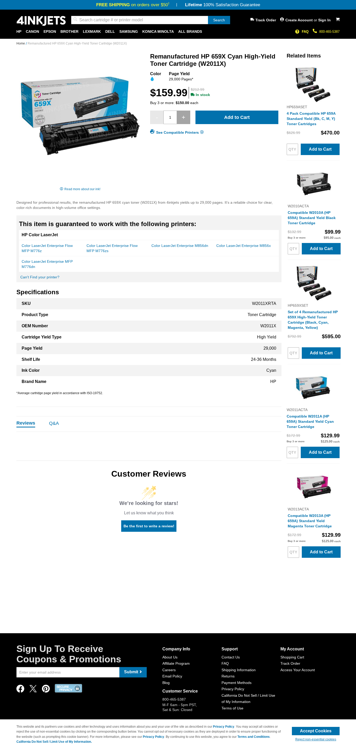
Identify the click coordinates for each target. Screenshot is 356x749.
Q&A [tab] (54, 423)
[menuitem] (18, 31)
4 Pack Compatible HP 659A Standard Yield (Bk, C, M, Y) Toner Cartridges (311, 118)
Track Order (265, 20)
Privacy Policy (233, 689)
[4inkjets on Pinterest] (46, 690)
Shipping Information (239, 670)
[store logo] (41, 21)
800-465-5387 (329, 32)
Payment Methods (236, 683)
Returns (228, 676)
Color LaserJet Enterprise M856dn (179, 246)
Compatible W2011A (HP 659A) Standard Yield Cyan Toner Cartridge (310, 421)
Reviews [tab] (25, 423)
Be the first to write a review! (149, 526)
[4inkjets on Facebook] (20, 690)
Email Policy (172, 676)
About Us (169, 657)
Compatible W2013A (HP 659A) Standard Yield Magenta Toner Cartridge (310, 521)
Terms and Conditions (253, 737)
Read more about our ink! (82, 189)
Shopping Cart (292, 657)
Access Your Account (297, 670)
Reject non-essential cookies (315, 739)
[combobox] (150, 20)
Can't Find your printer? (39, 277)
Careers (169, 670)
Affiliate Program (176, 663)
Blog (166, 683)
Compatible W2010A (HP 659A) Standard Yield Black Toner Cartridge (312, 217)
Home (21, 43)
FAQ (305, 32)
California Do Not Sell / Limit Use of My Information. (54, 742)
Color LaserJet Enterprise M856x (243, 246)
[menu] (178, 31)
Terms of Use (232, 708)
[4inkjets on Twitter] (33, 690)
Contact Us (231, 657)
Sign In (324, 20)
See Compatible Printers (177, 132)
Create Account (299, 20)
